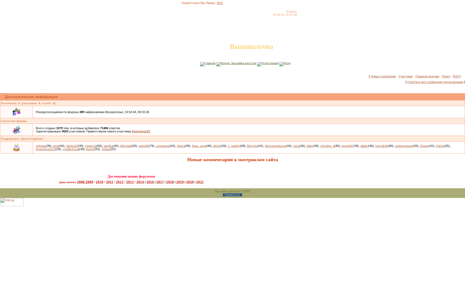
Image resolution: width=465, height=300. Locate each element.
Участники (406, 76)
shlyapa (41, 145)
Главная (210, 63)
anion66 (144, 145)
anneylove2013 (46, 149)
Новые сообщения (383, 76)
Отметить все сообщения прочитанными (435, 82)
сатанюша (163, 145)
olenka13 (72, 145)
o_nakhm (234, 145)
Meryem (252, 145)
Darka (440, 145)
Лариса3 (91, 145)
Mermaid (126, 145)
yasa (296, 145)
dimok (217, 145)
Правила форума (427, 76)
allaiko (364, 145)
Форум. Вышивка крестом (238, 63)
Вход (287, 63)
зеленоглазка (404, 145)
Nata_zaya (199, 145)
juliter (310, 145)
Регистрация (270, 63)
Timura (106, 149)
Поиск (446, 76)
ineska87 (347, 145)
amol (56, 145)
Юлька (424, 145)
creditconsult (71, 149)
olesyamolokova (275, 145)
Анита (181, 145)
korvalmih (381, 145)
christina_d (327, 145)
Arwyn (90, 149)
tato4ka (108, 145)
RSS (220, 3)
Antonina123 (141, 131)
